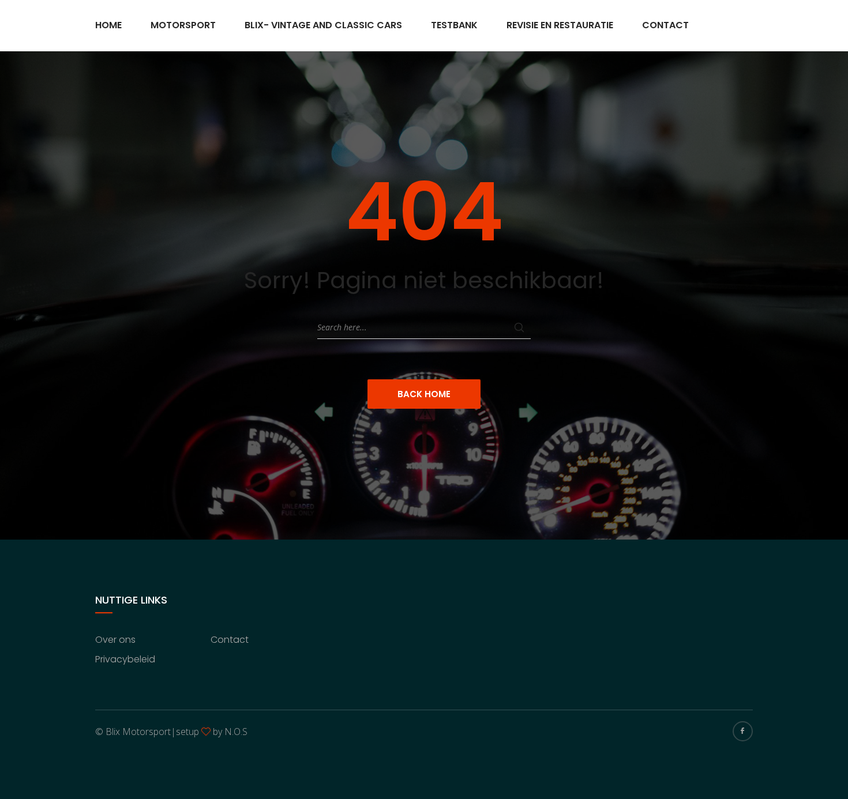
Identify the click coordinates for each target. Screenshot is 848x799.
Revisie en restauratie (559, 25)
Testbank (454, 25)
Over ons (115, 639)
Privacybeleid (125, 659)
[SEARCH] (519, 327)
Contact (665, 25)
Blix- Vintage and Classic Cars (323, 25)
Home (108, 25)
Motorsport (183, 25)
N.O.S (235, 731)
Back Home (424, 394)
